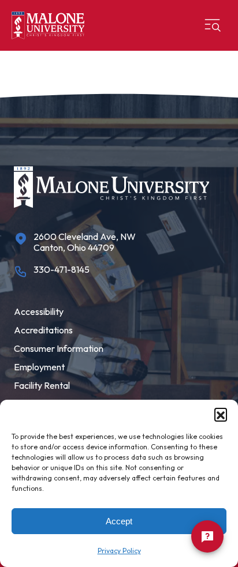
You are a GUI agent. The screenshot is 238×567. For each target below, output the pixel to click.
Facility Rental (42, 385)
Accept (119, 521)
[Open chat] (207, 536)
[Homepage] (48, 25)
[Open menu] (212, 25)
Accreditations (43, 330)
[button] (220, 414)
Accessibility (39, 311)
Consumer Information (58, 348)
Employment (39, 367)
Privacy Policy (119, 550)
